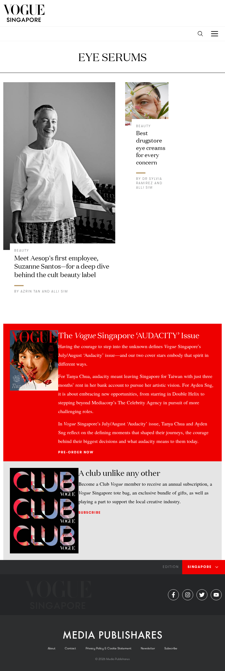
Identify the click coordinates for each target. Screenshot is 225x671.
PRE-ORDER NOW (76, 452)
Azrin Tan (31, 291)
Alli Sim (59, 291)
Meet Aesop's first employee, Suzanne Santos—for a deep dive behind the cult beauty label (61, 266)
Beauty (21, 250)
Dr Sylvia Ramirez (149, 181)
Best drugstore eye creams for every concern (150, 147)
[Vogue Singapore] (23, 13)
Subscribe (89, 512)
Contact (70, 648)
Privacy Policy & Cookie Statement (108, 648)
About (51, 648)
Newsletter (148, 648)
